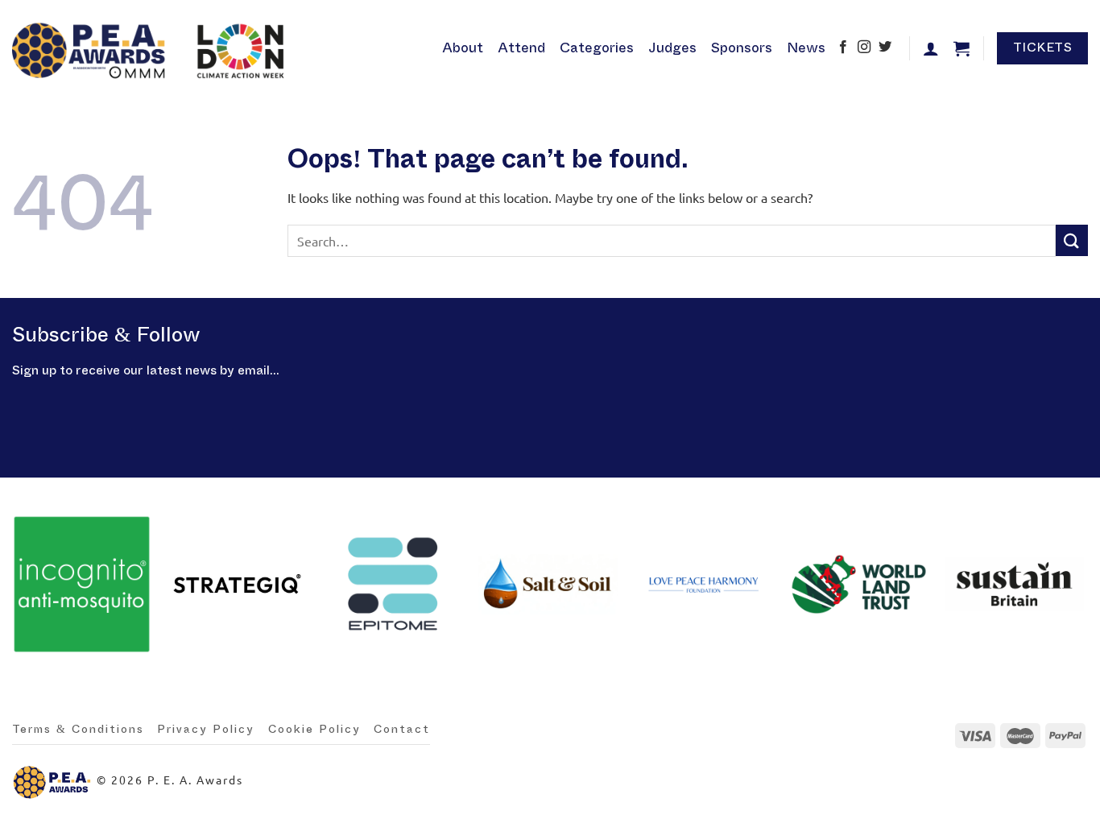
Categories (597, 48)
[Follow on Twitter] (885, 48)
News (806, 48)
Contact (402, 729)
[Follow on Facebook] (843, 48)
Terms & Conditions (78, 729)
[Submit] (1072, 240)
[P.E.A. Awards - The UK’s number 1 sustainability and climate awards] (152, 48)
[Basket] (961, 48)
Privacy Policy (205, 729)
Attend (521, 48)
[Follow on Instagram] (864, 48)
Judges (672, 48)
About (462, 48)
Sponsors (741, 48)
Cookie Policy (314, 729)
